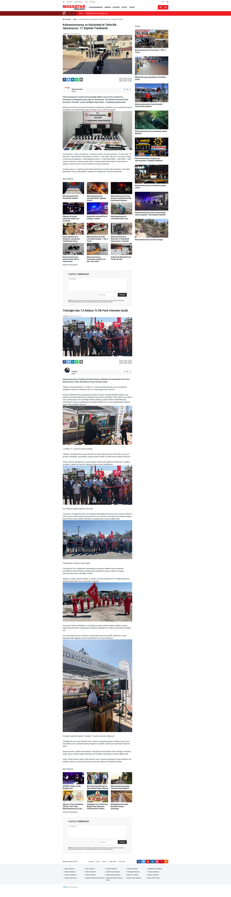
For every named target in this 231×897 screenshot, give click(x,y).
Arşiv (86, 2)
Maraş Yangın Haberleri (134, 878)
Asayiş (131, 7)
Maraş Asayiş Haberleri (113, 875)
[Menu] (160, 7)
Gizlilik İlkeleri (112, 861)
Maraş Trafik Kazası (154, 878)
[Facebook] (64, 79)
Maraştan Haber (77, 89)
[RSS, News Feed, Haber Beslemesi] (166, 861)
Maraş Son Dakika (132, 875)
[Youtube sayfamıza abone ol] (148, 861)
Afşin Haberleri (90, 869)
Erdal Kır (74, 371)
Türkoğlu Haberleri (153, 872)
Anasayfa (91, 861)
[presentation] (69, 13)
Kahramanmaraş (96, 7)
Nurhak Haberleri (90, 875)
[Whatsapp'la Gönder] (77, 79)
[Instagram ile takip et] (130, 89)
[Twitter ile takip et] (127, 89)
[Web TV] (163, 2)
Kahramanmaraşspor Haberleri (94, 878)
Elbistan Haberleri (111, 869)
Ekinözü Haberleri (70, 872)
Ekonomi (116, 7)
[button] (121, 79)
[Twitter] (68, 79)
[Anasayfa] (64, 2)
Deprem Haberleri (153, 875)
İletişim (104, 861)
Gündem (107, 7)
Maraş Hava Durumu (71, 878)
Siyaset (124, 7)
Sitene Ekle (92, 2)
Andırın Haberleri (90, 872)
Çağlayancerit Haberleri (155, 869)
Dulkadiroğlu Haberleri (113, 872)
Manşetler (69, 2)
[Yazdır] (81, 79)
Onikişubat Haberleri (133, 872)
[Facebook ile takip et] (125, 89)
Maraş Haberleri (70, 869)
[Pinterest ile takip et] (161, 861)
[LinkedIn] (72, 79)
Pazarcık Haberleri (70, 875)
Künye (98, 861)
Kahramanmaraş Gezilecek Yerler (114, 879)
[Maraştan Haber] (74, 7)
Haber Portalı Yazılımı (72, 887)
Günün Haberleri (78, 2)
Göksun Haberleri (132, 869)
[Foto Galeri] (167, 2)
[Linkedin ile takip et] (152, 861)
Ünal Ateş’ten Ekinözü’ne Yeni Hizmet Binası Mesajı (102, 13)
